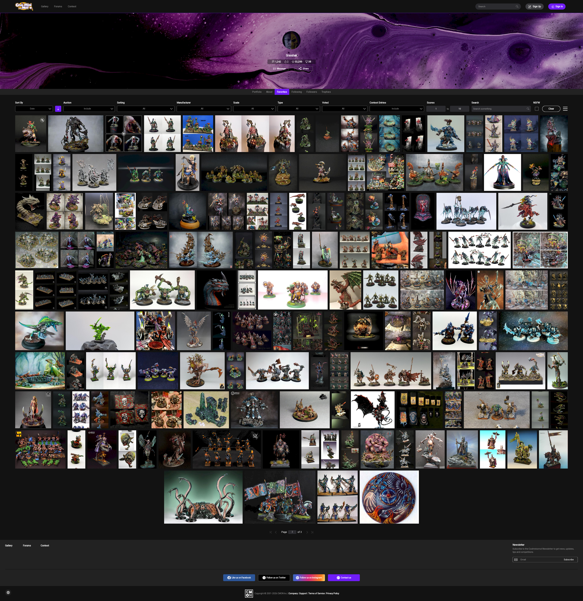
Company (293, 593)
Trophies (326, 91)
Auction (67, 102)
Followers (311, 91)
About (269, 91)
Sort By (19, 102)
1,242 (277, 61)
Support (303, 593)
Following (297, 91)
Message (281, 68)
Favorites (282, 91)
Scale (236, 102)
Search (475, 102)
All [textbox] (144, 108)
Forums (58, 6)
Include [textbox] (87, 108)
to (448, 108)
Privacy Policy (332, 593)
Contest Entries (378, 102)
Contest (72, 6)
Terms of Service (316, 593)
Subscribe (569, 559)
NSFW (536, 102)
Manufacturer (184, 102)
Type (280, 102)
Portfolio (257, 91)
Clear (551, 108)
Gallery (44, 6)
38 (309, 61)
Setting (121, 102)
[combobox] (34, 109)
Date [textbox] (32, 108)
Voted (325, 102)
